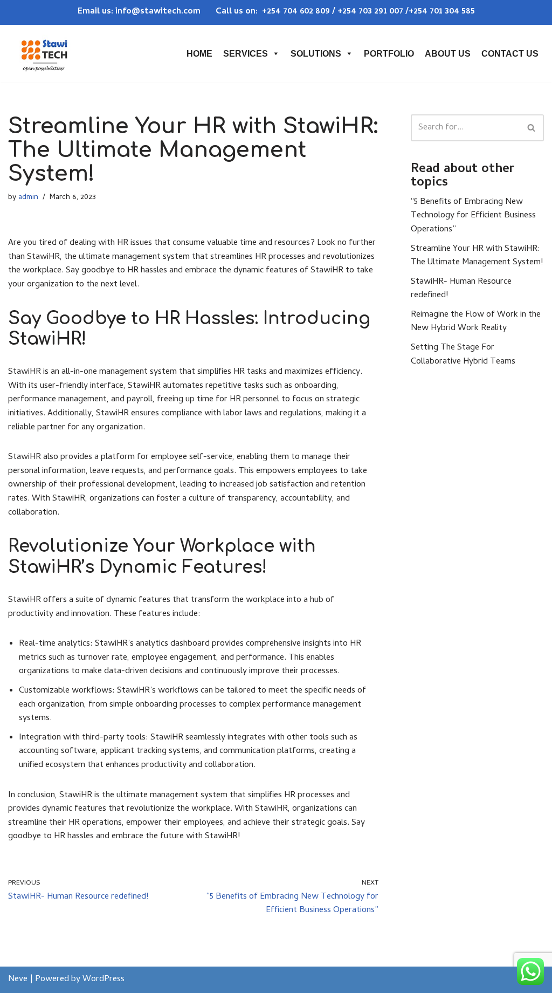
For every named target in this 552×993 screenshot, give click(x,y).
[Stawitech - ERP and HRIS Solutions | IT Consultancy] (44, 53)
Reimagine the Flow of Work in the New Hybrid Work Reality (476, 322)
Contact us (510, 53)
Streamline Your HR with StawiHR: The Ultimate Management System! (477, 256)
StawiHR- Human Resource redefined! (461, 289)
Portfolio (389, 53)
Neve (17, 980)
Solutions (316, 53)
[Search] (532, 127)
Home (199, 53)
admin (28, 197)
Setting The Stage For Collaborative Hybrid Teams (463, 355)
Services (245, 53)
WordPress (103, 980)
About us (448, 53)
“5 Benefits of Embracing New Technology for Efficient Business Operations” (473, 216)
